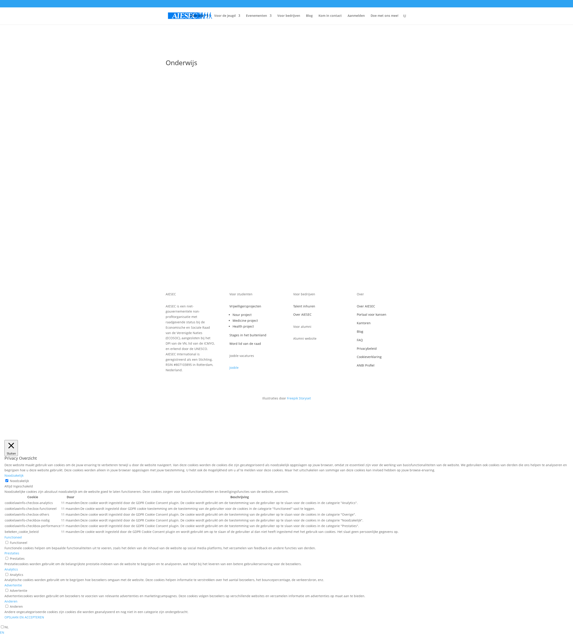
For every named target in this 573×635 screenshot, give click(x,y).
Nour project (242, 315)
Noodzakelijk (19, 481)
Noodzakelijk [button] (14, 475)
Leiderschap (192, 158)
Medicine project (245, 320)
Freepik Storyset (299, 398)
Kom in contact (330, 16)
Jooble (234, 367)
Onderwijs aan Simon (190, 151)
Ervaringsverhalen (183, 201)
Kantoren (364, 323)
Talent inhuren (304, 306)
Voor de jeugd (225, 16)
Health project (243, 326)
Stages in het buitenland (247, 335)
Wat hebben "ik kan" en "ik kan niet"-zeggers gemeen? (220, 194)
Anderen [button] (10, 601)
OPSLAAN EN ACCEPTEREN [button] (24, 617)
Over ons (197, 16)
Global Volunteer (211, 201)
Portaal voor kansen (371, 314)
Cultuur (176, 158)
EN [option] (2, 632)
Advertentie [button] (13, 585)
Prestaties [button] (11, 553)
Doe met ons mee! (384, 16)
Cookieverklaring (369, 357)
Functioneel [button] (13, 537)
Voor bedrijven (288, 16)
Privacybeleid (367, 348)
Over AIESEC (302, 314)
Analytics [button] (11, 569)
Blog (309, 16)
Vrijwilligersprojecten (245, 306)
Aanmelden (356, 16)
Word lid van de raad (245, 343)
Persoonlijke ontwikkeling (222, 158)
